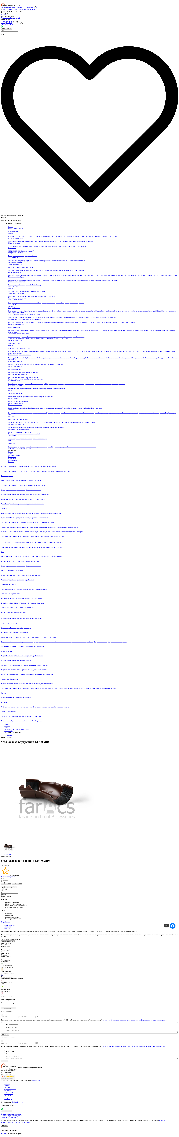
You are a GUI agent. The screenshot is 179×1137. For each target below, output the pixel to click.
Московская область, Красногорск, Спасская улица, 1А (19, 7)
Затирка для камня (60, 317)
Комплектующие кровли (16, 324)
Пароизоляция (22, 372)
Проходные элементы (15, 330)
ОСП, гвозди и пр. (21, 236)
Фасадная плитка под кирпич (17, 291)
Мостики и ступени (70, 337)
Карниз (66, 261)
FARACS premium (6, 735)
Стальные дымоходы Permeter (17, 424)
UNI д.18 (17, 432)
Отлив (85, 280)
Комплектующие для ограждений (19, 447)
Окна (10, 384)
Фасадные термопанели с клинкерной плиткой (23, 303)
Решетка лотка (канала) (27, 364)
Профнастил (12, 248)
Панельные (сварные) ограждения (40, 447)
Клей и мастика (112, 236)
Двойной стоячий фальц (35, 261)
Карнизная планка (67, 241)
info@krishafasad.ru (7, 24)
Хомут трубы (112, 351)
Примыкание (48, 241)
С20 (11, 251)
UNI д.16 (22, 432)
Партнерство (12, 458)
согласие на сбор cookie (22, 1122)
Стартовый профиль (34, 270)
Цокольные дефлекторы (45, 330)
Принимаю (4, 1125)
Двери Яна (4, 580)
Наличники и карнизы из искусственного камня (63, 322)
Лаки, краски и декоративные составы (110, 413)
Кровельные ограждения (35, 337)
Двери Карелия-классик (8, 670)
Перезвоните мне (6, 28)
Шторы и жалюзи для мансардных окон (58, 384)
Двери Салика (13, 504)
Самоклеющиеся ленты (32, 338)
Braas (30, 256)
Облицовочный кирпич (15, 393)
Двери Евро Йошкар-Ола (36, 504)
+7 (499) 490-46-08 (6, 21)
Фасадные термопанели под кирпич (49, 303)
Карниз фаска (153, 275)
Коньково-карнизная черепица (69, 236)
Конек (16, 241)
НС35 (14, 251)
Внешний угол (23, 270)
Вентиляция (22, 241)
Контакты (11, 462)
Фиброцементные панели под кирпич (44, 296)
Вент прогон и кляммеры (77, 261)
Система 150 (28, 427)
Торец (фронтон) (30, 246)
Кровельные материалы (15, 228)
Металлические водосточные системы (20, 348)
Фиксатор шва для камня (16, 317)
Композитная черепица (15, 238)
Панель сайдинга (13, 275)
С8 (9, 251)
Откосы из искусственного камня (90, 322)
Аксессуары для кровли (15, 340)
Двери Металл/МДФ (19, 612)
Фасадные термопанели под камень (72, 303)
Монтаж (10, 453)
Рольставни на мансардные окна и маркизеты (85, 384)
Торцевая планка (31, 241)
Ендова (90, 241)
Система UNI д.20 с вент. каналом (19, 422)
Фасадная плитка (13, 287)
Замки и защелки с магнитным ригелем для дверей (66, 532)
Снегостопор (80, 337)
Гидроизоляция (13, 372)
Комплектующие (26, 251)
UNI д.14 (28, 432)
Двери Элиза (12, 580)
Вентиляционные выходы (61, 330)
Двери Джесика (15, 561)
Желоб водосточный (134, 351)
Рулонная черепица (100, 236)
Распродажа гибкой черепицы (36, 236)
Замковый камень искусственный (124, 322)
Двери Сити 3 (5, 603)
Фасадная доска (13, 305)
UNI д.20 (11, 432)
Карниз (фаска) (28, 280)
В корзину (4, 894)
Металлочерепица (14, 243)
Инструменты (18, 262)
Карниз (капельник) (42, 246)
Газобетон (11, 408)
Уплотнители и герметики (16, 338)
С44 (17, 251)
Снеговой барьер (53, 246)
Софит (147, 275)
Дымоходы (11, 416)
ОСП (2, 552)
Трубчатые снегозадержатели (17, 337)
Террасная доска (13, 435)
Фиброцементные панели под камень (20, 296)
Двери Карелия (21, 670)
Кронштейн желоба (156, 351)
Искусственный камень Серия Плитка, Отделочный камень (95, 311)
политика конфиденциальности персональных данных (149, 1020)
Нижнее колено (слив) (33, 351)
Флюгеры (11, 343)
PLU (2, 887)
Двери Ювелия (35, 561)
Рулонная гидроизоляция (35, 379)
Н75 (33, 251)
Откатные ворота (72, 447)
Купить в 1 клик (6, 896)
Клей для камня (94, 317)
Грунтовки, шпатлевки (129, 413)
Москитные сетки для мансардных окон (112, 384)
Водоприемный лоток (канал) (54, 364)
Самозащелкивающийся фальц (18, 261)
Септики (11, 410)
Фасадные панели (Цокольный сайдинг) (21, 267)
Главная (10, 452)
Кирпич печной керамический (18, 401)
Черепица (11, 236)
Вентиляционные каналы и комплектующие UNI (24, 434)
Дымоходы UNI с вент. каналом (18, 419)
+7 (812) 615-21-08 (6, 23)
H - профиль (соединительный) (86, 275)
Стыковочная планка (111, 280)
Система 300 (36, 427)
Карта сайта (36, 1080)
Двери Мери (5, 504)
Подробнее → (5, 922)
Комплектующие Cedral (26, 285)
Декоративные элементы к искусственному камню (24, 319)
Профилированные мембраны (17, 374)
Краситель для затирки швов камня (77, 317)
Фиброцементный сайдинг (16, 282)
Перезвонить (5, 1034)
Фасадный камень (14, 308)
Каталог (10, 227)
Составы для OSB (158, 413)
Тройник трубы (90, 351)
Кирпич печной (13, 398)
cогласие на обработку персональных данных (117, 1020)
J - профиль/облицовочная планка (52, 270)
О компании (12, 457)
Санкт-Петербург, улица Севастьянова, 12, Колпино (18, 9)
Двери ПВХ (4, 702)
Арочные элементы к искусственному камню (33, 322)
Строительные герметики (145, 413)
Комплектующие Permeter (56, 427)
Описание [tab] (7, 927)
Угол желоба (68, 351)
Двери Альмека (25, 561)
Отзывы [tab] (7, 928)
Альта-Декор (111, 275)
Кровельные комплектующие (49, 338)
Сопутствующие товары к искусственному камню (24, 314)
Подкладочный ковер (52, 236)
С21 (20, 251)
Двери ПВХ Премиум (8, 656)
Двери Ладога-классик (40, 670)
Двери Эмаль (19, 656)
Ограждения (12, 443)
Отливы (23, 298)
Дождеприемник (39, 364)
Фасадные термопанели (15, 299)
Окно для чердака (101, 275)
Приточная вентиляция (76, 330)
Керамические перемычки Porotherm (79, 408)
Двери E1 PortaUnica (29, 603)
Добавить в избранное (8, 877)
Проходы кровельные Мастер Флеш (12, 570)
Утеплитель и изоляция (15, 366)
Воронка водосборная (47, 351)
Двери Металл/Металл (21, 632)
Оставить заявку (6, 1008)
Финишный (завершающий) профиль (41, 275)
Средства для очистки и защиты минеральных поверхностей (27, 413)
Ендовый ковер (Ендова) (86, 236)
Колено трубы (145, 351)
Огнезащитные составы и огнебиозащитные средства (81, 413)
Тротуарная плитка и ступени (123, 311)
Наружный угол (24, 275)
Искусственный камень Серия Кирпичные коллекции (25, 311)
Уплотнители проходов (106, 330)
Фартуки (17, 343)
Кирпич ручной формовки (44, 396)
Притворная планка (17, 598)
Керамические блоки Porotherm (24, 408)
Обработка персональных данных (11, 1116)
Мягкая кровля (13, 232)
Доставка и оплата (14, 455)
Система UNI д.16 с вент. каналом (62, 422)
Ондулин (11, 262)
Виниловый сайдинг (14, 272)
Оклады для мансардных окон (21, 384)
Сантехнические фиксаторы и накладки (25, 532)
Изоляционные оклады (38, 384)
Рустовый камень (13, 322)
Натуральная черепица (15, 252)
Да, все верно (5, 18)
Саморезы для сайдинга (137, 275)
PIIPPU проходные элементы (122, 330)
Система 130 (20, 427)
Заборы (10, 440)
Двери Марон (22, 504)
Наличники (27, 598)
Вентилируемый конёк (91, 330)
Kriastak (34, 256)
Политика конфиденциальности (11, 1114)
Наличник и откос (69, 270)
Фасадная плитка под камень (36, 291)
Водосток (11, 345)
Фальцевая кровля (14, 257)
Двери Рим (20, 580)
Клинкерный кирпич (15, 396)
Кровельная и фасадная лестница (53, 337)
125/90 (3, 883)
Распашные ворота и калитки (87, 447)
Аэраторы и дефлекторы (30, 330)
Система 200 (12, 427)
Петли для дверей (44, 532)
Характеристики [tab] (9, 925)
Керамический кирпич (29, 396)
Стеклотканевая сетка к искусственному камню (39, 317)
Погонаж (29, 670)
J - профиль (161, 275)
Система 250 (44, 427)
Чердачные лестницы (15, 385)
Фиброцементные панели (16, 293)
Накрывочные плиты (107, 322)
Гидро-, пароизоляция (15, 369)
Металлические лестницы (31, 388)
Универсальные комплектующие (18, 256)
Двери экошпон (6, 598)
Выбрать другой (15, 18)
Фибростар (37, 285)
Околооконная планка (76, 280)
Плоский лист (57, 241)
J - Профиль (57, 280)
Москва (3, 14)
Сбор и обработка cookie (8, 1117)
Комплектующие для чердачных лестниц (52, 388)
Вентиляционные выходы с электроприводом (146, 330)
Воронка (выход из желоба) (17, 351)
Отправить (4, 1061)
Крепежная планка (58, 261)
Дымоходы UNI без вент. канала (18, 429)
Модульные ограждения (59, 447)
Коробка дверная (37, 598)
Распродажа (40, 241)
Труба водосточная (79, 351)
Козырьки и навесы (14, 298)
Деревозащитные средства (55, 413)
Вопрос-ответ (12, 460)
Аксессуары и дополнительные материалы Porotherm (51, 408)
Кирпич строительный (15, 403)
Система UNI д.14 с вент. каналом (84, 422)
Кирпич (10, 390)
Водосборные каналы (15, 361)
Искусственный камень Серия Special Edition (147, 311)
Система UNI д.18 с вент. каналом (41, 422)
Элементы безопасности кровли (18, 334)
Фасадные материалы (15, 264)
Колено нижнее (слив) (67, 358)
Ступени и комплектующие (28, 439)
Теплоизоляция (13, 379)
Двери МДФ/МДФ (7, 612)
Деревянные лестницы (15, 388)
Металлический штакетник (17, 448)
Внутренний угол (80, 270)
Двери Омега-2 (29, 580)
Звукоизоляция (22, 379)
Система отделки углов (122, 275)
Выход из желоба (137, 358)
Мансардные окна (14, 380)
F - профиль (65, 280)
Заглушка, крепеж (14, 364)
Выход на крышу (63, 338)
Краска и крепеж (19, 246)
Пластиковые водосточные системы (19, 355)
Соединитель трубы (168, 351)
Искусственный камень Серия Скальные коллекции (59, 311)
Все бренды (8, 1099)
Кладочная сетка (96, 408)
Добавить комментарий (8, 941)
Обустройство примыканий (40, 494)
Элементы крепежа (7, 476)
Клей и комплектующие (150, 358)
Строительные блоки (15, 405)
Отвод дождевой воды (15, 353)
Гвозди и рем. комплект (80, 241)
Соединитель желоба (101, 351)
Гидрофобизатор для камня (107, 317)
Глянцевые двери (29, 656)
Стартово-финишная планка (96, 280)
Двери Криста (5, 561)
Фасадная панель (13, 270)
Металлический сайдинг (16, 277)
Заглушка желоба (121, 351)
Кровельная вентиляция (15, 327)
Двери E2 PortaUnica (16, 603)
